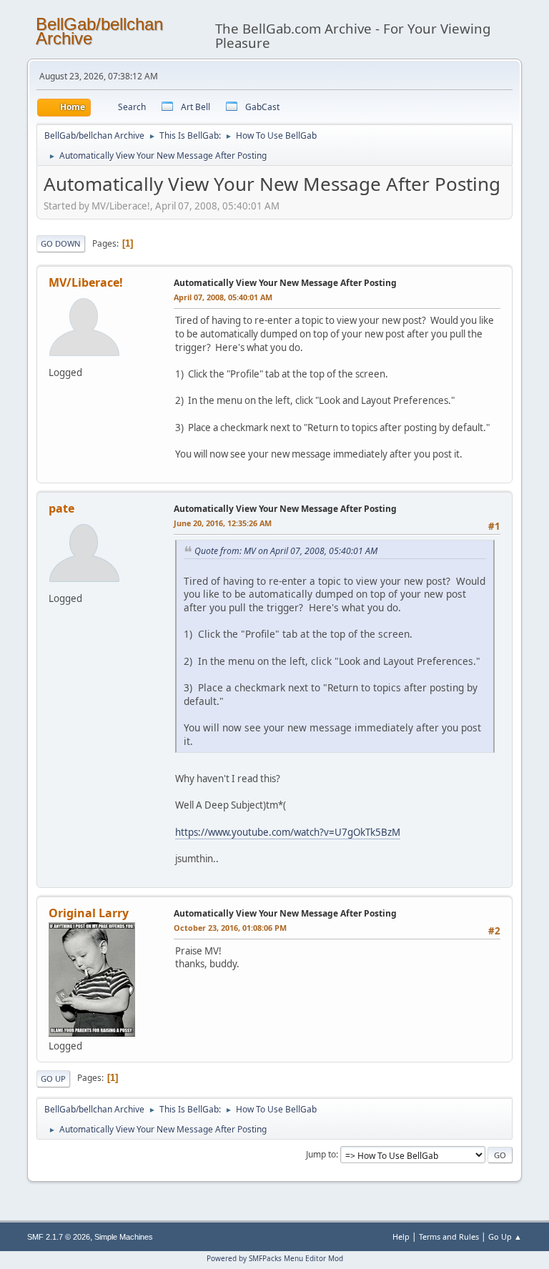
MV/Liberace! (86, 282)
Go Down (61, 243)
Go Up (53, 1078)
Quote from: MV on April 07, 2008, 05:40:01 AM (285, 551)
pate (61, 508)
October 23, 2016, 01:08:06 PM (230, 927)
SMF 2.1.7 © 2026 (58, 1237)
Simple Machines (123, 1237)
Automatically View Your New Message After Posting (285, 283)
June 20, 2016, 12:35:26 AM (223, 523)
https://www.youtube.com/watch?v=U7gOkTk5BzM (287, 832)
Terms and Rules (449, 1236)
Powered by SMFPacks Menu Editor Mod (275, 1258)
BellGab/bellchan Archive (99, 31)
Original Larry (89, 913)
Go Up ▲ (505, 1236)
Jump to (321, 1154)
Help (401, 1236)
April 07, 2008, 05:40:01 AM (223, 297)
